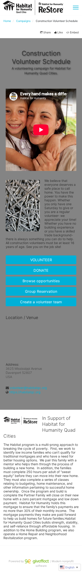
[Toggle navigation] (76, 7)
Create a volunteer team (41, 302)
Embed (74, 32)
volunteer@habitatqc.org (28, 388)
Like (60, 32)
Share (47, 32)
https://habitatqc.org (25, 392)
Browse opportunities (41, 281)
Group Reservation (41, 291)
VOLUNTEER (41, 260)
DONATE (41, 270)
